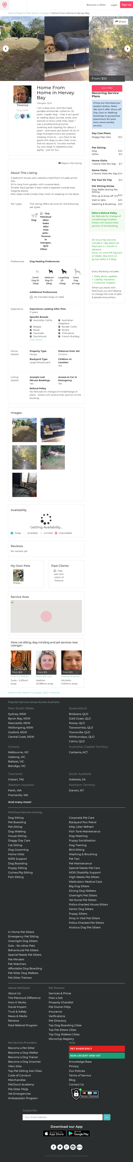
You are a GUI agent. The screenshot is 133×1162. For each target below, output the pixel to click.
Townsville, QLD (79, 732)
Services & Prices (60, 993)
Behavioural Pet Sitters (23, 950)
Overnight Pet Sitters (83, 895)
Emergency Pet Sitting (23, 936)
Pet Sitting (15, 826)
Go (106, 1117)
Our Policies (77, 1070)
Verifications (57, 1016)
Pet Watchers (17, 964)
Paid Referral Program (22, 1025)
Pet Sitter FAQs (18, 1089)
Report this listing (71, 163)
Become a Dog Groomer (24, 1061)
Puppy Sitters (78, 913)
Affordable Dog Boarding (25, 968)
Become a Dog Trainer (23, 1057)
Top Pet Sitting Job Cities (25, 1070)
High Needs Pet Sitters (84, 877)
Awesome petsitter (71, 676)
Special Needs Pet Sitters (25, 954)
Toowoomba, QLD (81, 727)
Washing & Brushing (83, 854)
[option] (22, 48)
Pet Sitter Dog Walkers (23, 973)
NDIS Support (17, 858)
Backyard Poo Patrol (82, 822)
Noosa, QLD (77, 723)
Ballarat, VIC (16, 761)
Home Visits (16, 854)
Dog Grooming (18, 849)
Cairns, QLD (77, 741)
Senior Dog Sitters (81, 909)
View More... (36, 339)
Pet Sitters (24, 692)
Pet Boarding (17, 822)
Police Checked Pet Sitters (86, 922)
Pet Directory (57, 1020)
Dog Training (77, 845)
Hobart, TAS (16, 779)
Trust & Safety (17, 1011)
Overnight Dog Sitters (23, 941)
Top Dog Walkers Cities (64, 1034)
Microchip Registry (61, 1039)
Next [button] (127, 48)
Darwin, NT (76, 790)
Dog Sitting (16, 817)
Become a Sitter (96, 4)
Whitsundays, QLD (81, 736)
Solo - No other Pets (21, 945)
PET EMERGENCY (81, 1048)
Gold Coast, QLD (80, 718)
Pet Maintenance (80, 863)
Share (122, 21)
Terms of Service (80, 1075)
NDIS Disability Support (85, 872)
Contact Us (76, 1084)
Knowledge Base (80, 1061)
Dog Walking (17, 831)
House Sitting (17, 836)
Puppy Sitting (17, 868)
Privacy (74, 1066)
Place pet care (44, 676)
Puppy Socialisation (82, 840)
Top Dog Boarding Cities (65, 1025)
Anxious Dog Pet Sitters (85, 927)
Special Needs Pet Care (84, 868)
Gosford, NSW (17, 732)
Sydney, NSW (17, 714)
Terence (55, 692)
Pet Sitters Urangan (38, 13)
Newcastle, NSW (19, 723)
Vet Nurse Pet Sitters (83, 900)
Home (11, 13)
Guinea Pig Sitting (20, 872)
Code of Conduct (19, 1075)
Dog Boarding (17, 863)
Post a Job (56, 997)
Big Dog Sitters (79, 886)
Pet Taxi (74, 858)
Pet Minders (16, 959)
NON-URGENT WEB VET (85, 1055)
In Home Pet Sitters (21, 932)
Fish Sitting (16, 877)
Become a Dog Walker (23, 1052)
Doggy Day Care (19, 840)
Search (21, 13)
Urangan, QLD (40, 692)
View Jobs (15, 1066)
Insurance (109, 279)
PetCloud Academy (21, 1084)
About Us (14, 993)
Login (114, 5)
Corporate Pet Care (81, 817)
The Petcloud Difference (24, 997)
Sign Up (126, 4)
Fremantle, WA (18, 795)
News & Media (17, 1016)
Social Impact (17, 1007)
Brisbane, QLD (78, 714)
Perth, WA (15, 790)
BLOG (79, 1147)
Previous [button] (5, 48)
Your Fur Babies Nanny (21, 676)
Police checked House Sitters (88, 904)
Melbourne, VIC (18, 752)
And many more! (19, 802)
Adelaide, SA (77, 779)
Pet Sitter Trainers (20, 977)
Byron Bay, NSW (19, 718)
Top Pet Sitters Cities (62, 1029)
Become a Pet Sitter (21, 1048)
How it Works (17, 1002)
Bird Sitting (76, 849)
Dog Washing (78, 836)
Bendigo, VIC (16, 766)
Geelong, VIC (16, 757)
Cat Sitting (15, 845)
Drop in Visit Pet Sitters (84, 918)
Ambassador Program (23, 1098)
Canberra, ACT (78, 752)
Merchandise (17, 1080)
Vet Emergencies (19, 1093)
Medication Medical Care (85, 881)
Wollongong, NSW (20, 727)
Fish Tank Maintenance (84, 831)
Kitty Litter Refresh (81, 826)
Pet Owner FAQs (60, 1007)
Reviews (13, 1020)
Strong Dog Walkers (82, 890)
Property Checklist (61, 1002)
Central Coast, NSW (21, 736)
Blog (72, 1080)
